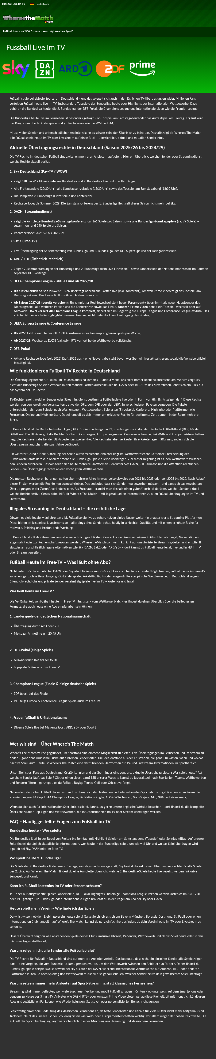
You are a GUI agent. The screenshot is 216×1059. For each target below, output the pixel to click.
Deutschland (43, 4)
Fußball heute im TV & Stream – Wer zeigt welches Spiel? (38, 31)
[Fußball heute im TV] (28, 22)
